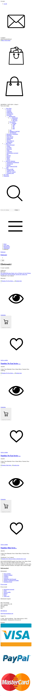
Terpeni (8, 159)
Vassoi (8, 158)
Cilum (8, 150)
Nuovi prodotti (7, 573)
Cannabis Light (10, 173)
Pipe (8, 154)
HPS (14, 128)
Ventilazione (9, 142)
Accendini (9, 147)
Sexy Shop (6, 174)
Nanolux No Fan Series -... (10, 363)
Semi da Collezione (9, 161)
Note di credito (7, 592)
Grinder (8, 146)
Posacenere (9, 149)
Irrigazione (9, 135)
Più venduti (3, 273)
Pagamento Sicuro (8, 581)
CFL (14, 127)
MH (13, 126)
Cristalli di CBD (10, 170)
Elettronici (15, 119)
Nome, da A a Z (15, 273)
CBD (6, 167)
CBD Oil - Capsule (11, 172)
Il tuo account (4, 584)
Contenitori (9, 151)
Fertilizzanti (9, 112)
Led (10, 130)
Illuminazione (11, 116)
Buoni (5, 595)
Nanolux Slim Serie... (9, 548)
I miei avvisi (6, 596)
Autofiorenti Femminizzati (13, 162)
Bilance (8, 157)
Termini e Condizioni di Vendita (11, 580)
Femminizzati (10, 163)
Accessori (9, 109)
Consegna (6, 577)
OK (2, 260)
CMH (14, 124)
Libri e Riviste (10, 136)
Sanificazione (10, 138)
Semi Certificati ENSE (12, 166)
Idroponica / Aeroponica (12, 134)
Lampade (13, 123)
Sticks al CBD (10, 169)
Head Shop (7, 143)
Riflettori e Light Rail (15, 131)
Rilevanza (8, 273)
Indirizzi (5, 593)
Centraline (9, 111)
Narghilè (9, 155)
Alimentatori (14, 118)
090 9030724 (4, 610)
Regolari (9, 165)
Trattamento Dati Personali (10, 579)
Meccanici (15, 120)
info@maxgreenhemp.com (7, 613)
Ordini (5, 590)
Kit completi (12, 122)
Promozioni (6, 176)
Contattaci (6, 576)
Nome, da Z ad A (23, 273)
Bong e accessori (11, 145)
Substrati (9, 139)
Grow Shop (7, 108)
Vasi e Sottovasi (10, 140)
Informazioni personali (9, 589)
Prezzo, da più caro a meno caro (19, 274)
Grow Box (9, 115)
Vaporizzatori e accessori (12, 153)
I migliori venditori (8, 575)
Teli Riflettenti (13, 132)
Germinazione (10, 113)
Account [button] (3, 1)
